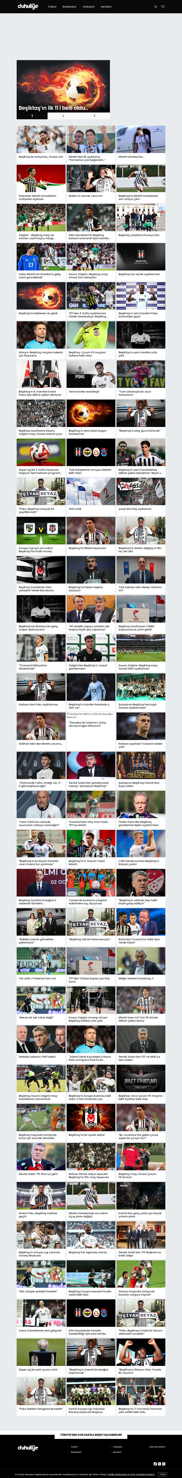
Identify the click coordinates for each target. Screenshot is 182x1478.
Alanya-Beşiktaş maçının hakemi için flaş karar (41, 354)
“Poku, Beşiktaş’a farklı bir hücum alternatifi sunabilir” (140, 1332)
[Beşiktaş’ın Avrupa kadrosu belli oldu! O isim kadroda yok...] (91, 1078)
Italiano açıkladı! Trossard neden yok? (140, 745)
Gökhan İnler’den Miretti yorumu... (41, 743)
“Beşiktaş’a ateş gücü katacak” (140, 430)
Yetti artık (75, 508)
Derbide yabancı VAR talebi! (37, 1056)
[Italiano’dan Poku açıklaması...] (41, 687)
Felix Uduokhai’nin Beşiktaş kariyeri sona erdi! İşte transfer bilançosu (89, 237)
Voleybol (88, 7)
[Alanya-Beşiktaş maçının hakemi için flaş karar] (41, 335)
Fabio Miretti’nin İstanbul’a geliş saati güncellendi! (40, 276)
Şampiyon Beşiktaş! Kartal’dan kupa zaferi (139, 784)
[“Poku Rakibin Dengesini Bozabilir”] (41, 1391)
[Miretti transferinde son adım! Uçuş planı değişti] (91, 1195)
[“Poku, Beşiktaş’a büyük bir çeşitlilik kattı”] (41, 491)
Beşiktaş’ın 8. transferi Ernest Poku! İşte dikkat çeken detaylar (40, 393)
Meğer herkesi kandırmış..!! (136, 978)
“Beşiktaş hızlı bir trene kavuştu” (90, 939)
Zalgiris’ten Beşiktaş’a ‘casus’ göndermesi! (88, 667)
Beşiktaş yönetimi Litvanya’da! (139, 235)
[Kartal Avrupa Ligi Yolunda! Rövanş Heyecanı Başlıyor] (91, 1391)
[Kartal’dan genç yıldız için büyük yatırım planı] (140, 1195)
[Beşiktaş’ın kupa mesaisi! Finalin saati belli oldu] (91, 1274)
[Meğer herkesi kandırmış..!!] (140, 961)
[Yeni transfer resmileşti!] (91, 374)
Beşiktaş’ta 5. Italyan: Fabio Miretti (87, 862)
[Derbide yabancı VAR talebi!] (41, 1039)
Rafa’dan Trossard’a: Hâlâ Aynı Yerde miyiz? (139, 941)
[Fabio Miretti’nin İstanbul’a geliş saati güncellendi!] (41, 256)
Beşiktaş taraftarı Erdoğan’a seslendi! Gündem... (37, 902)
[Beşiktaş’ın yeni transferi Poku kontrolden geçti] (140, 296)
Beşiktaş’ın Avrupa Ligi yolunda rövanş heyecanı (39, 1254)
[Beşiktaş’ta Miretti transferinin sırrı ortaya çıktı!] (140, 178)
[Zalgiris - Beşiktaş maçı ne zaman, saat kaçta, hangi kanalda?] (41, 217)
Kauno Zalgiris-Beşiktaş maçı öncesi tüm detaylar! (88, 276)
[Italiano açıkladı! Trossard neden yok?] (140, 726)
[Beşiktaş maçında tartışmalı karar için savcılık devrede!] (41, 1117)
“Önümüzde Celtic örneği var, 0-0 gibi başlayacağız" (40, 784)
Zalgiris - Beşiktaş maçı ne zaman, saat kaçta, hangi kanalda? (36, 237)
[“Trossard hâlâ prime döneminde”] (41, 648)
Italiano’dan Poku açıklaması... (39, 704)
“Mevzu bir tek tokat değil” (36, 1017)
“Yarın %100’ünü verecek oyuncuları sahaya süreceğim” (39, 823)
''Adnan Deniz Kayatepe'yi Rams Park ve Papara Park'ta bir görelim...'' (90, 1058)
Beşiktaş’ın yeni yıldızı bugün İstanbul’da (87, 432)
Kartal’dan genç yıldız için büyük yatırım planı (140, 1215)
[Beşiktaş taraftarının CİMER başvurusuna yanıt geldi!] (140, 609)
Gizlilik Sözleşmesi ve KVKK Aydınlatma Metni (131, 1474)
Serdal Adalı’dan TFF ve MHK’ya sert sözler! (139, 1058)
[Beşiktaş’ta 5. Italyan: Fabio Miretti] (91, 843)
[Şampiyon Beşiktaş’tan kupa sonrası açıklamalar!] (140, 687)
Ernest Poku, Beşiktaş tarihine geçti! (38, 1215)
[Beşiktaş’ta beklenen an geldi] (41, 296)
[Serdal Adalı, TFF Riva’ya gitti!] (41, 1156)
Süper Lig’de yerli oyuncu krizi (38, 1369)
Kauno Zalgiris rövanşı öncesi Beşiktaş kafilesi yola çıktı (88, 1019)
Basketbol (69, 7)
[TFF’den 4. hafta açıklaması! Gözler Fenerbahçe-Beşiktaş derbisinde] (91, 296)
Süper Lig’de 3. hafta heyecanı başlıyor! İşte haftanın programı (40, 471)
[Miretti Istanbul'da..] (140, 139)
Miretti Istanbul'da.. (131, 156)
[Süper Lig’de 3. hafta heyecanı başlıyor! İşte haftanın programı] (41, 452)
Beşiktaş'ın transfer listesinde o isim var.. (89, 706)
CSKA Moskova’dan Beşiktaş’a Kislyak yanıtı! (139, 862)
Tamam (162, 1474)
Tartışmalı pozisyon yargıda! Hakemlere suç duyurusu (88, 902)
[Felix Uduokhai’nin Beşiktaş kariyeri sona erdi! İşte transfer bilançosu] (91, 217)
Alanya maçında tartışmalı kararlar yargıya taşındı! (137, 1293)
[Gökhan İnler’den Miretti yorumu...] (41, 726)
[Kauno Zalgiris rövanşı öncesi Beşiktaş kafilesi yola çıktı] (91, 1000)
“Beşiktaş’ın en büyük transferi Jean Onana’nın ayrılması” (38, 862)
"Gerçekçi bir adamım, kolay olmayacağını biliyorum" (87, 724)
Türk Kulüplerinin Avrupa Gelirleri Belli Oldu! (90, 471)
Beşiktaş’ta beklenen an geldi (38, 313)
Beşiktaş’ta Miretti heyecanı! (87, 548)
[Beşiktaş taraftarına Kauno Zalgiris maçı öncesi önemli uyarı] (41, 413)
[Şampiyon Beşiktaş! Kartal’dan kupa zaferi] (140, 765)
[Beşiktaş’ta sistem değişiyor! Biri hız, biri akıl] (140, 530)
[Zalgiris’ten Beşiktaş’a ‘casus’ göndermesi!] (91, 648)
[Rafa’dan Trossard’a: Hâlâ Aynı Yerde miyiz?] (140, 922)
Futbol (52, 7)
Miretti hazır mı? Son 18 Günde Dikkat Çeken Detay (138, 1019)
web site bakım (157, 1446)
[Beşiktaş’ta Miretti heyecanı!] (91, 530)
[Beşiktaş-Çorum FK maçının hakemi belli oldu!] (91, 335)
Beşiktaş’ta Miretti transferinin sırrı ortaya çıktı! (138, 197)
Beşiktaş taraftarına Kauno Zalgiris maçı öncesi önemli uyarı (40, 432)
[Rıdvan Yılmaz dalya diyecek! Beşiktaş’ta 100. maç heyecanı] (91, 1156)
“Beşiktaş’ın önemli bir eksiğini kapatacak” (88, 1371)
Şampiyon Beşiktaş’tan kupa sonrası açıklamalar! (138, 706)
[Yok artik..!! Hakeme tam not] (41, 961)
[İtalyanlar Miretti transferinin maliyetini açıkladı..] (41, 178)
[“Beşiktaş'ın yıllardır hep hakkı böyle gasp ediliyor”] (140, 882)
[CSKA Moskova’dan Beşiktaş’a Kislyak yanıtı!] (140, 843)
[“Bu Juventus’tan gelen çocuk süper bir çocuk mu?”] (140, 1117)
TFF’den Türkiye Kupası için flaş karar (89, 980)
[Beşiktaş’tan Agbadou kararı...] (91, 1235)
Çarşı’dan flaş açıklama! (135, 508)
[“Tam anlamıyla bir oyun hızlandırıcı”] (140, 374)
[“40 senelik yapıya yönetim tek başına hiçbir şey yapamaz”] (91, 609)
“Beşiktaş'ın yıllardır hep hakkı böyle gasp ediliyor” (138, 902)
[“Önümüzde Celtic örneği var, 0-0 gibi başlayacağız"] (41, 765)
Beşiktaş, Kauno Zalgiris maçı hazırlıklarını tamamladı (38, 1097)
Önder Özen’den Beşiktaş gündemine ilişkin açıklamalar (139, 823)
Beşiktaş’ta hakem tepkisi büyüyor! (86, 589)
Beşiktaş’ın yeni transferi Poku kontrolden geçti (138, 315)
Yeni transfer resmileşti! (84, 391)
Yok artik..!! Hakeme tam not (37, 978)
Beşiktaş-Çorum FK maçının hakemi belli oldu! (87, 354)
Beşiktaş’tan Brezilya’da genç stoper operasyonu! (38, 628)
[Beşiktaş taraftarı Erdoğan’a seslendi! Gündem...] (41, 882)
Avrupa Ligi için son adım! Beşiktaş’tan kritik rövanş (36, 550)
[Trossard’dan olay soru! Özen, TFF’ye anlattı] (91, 804)
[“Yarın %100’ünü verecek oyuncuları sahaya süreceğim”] (41, 804)
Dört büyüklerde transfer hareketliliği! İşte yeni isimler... (88, 1332)
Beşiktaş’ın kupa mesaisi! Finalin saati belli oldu (90, 1293)
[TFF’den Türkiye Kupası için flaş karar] (91, 961)
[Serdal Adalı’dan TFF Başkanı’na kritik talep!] (140, 1235)
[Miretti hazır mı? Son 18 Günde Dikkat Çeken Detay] (140, 1000)
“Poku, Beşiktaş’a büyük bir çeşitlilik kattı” (36, 510)
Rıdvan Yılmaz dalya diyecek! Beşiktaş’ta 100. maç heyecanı (89, 1175)
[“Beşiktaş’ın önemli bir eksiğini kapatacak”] (91, 1352)
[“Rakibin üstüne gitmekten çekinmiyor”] (41, 922)
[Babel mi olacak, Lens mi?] (91, 178)
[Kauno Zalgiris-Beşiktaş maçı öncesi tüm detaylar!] (91, 256)
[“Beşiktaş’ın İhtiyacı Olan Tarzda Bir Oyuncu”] (140, 1352)
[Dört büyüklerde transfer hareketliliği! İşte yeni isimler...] (91, 1313)
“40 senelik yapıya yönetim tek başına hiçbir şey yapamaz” (89, 628)
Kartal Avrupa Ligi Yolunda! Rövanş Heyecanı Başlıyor (87, 1410)
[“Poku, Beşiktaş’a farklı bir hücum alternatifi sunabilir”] (140, 1313)
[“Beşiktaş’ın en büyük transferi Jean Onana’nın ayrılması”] (41, 843)
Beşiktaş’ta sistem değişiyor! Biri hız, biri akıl (140, 550)
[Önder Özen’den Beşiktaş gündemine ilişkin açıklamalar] (140, 804)
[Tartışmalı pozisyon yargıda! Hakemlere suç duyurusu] (91, 882)
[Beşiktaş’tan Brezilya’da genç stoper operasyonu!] (41, 609)
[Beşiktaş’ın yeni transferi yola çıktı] (140, 335)
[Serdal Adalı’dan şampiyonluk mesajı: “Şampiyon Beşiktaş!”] (91, 765)
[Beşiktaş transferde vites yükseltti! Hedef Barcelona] (41, 569)
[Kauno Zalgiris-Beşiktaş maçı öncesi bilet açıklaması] (140, 648)
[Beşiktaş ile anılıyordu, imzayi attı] (41, 139)
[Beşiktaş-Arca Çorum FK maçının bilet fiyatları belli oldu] (140, 1078)
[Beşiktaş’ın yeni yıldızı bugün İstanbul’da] (91, 413)
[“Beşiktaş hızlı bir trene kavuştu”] (91, 922)
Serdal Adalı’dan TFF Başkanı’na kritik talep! (140, 1254)
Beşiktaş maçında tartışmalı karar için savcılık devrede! (37, 1136)
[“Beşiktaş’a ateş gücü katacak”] (140, 413)
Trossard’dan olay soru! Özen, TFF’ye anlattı (88, 823)
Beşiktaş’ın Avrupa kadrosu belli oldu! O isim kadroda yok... (90, 1097)
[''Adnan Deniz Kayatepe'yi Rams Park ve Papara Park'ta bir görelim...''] (91, 1039)
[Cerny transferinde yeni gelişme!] (41, 1313)
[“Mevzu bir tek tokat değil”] (41, 1000)
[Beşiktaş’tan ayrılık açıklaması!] (140, 256)
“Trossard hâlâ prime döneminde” (33, 667)
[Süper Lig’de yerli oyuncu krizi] (41, 1352)
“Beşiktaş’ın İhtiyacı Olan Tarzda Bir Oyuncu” (140, 1371)
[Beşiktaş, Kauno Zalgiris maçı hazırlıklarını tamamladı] (41, 1078)
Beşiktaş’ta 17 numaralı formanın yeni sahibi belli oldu (140, 1410)
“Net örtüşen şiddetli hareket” (38, 1291)
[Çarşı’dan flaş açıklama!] (140, 491)
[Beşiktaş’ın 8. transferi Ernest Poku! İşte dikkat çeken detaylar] (41, 374)
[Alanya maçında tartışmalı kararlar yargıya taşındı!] (140, 1274)
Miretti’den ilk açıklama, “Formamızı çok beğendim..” (87, 158)
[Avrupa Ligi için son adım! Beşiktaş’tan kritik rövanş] (41, 530)
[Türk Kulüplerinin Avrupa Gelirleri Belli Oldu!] (91, 452)
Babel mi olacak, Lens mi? (86, 195)
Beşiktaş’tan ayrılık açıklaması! (139, 274)
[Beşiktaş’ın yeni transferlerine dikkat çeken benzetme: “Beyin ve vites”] (140, 452)
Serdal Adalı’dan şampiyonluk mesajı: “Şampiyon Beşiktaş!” (89, 784)
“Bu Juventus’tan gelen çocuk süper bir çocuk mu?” (138, 1136)
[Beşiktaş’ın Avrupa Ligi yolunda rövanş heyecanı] (41, 1235)
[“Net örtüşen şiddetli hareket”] (41, 1274)
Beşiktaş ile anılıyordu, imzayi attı (41, 156)
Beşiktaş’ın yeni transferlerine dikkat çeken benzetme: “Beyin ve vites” (141, 471)
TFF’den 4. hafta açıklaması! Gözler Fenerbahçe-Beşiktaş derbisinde (87, 315)
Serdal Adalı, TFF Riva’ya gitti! (38, 1174)
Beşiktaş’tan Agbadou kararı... (88, 1252)
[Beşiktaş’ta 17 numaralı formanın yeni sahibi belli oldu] (140, 1391)
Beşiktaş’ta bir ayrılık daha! (87, 1135)
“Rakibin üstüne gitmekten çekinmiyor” (36, 941)
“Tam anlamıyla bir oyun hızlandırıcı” (135, 393)
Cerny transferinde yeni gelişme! (40, 1330)
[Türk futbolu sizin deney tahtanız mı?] (140, 569)
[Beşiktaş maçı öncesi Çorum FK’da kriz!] (140, 1156)
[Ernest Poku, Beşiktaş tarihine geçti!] (41, 1195)
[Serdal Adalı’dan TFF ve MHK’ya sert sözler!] (140, 1039)
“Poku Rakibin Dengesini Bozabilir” (41, 1408)
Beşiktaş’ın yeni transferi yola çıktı (138, 354)
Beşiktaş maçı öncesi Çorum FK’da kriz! (137, 1175)
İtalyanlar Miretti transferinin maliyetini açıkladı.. (37, 197)
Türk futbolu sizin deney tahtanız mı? (140, 589)
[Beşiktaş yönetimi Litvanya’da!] (140, 217)
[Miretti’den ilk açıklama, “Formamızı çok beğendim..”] (91, 139)
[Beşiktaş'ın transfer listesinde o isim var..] (91, 687)
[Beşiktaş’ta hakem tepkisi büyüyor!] (91, 569)
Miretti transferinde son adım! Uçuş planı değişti (88, 1215)
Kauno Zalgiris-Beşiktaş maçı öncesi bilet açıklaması (138, 667)
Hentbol (106, 7)
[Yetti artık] (91, 491)
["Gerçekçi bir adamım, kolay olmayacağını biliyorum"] (91, 715)
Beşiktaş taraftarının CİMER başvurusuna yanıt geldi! (136, 628)
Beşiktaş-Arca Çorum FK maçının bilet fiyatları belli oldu (140, 1097)
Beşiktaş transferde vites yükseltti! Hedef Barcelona (36, 589)
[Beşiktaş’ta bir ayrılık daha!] (91, 1117)
